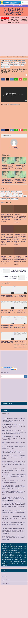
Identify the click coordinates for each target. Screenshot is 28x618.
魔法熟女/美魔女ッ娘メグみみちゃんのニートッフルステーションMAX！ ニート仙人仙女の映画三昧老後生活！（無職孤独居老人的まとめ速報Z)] (14, 432)
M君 (8, 64)
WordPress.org (5, 583)
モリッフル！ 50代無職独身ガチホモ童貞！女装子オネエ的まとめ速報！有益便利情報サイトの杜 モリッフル (13, 524)
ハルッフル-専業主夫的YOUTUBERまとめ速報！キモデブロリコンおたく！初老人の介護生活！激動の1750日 (14, 476)
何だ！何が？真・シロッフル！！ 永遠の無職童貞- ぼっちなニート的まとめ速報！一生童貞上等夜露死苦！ (13, 457)
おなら (3, 62)
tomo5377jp (14, 148)
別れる (24, 62)
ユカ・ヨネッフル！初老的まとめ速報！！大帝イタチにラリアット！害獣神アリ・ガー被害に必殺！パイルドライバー (13, 493)
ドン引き (19, 62)
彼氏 (16, 60)
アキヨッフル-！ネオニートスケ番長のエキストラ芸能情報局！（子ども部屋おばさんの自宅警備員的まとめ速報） (13, 512)
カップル (7, 60)
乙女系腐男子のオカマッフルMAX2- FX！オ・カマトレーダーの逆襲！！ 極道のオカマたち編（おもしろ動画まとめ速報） (13, 426)
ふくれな (8, 62)
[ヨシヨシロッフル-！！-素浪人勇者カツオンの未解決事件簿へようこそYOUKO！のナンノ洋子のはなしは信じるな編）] (14, 518)
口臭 (12, 64)
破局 (24, 60)
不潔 (3, 66)
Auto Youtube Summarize (13, 104)
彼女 (20, 60)
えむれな (3, 64)
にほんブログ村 (4, 372)
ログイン (4, 573)
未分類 (2, 60)
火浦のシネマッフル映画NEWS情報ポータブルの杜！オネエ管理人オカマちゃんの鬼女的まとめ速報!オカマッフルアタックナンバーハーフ (13, 487)
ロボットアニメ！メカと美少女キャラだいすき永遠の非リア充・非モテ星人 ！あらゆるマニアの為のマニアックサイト (13, 470)
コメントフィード (6, 579)
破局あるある (17, 64)
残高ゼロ (7, 66)
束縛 (23, 64)
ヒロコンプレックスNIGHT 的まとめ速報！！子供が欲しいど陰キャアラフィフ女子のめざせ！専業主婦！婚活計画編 (14, 538)
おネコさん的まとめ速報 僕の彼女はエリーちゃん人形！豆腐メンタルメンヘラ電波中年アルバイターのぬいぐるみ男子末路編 (13, 420)
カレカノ (14, 62)
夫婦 (12, 60)
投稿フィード (5, 576)
